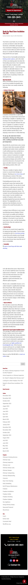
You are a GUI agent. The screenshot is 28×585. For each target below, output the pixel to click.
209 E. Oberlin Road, (14, 537)
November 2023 (7, 398)
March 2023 (6, 419)
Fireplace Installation (8, 491)
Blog (13, 23)
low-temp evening (19, 233)
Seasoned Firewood (8, 507)
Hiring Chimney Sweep (8, 504)
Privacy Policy (19, 583)
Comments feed (7, 521)
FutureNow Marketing (6, 578)
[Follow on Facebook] (11, 560)
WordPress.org (6, 524)
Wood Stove (19, 35)
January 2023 (6, 424)
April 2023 (5, 416)
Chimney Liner (6, 465)
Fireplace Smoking (7, 496)
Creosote (5, 478)
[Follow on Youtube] (17, 560)
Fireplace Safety (7, 494)
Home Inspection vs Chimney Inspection (13, 375)
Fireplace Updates (7, 499)
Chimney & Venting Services (10, 457)
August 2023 (6, 406)
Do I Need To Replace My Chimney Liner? (13, 378)
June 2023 (5, 411)
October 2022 (6, 432)
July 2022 (5, 440)
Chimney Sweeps (7, 470)
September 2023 (7, 403)
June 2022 (5, 443)
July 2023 (5, 409)
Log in (4, 516)
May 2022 (5, 445)
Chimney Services (8, 23)
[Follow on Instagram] (14, 560)
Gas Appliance (6, 502)
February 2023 (6, 422)
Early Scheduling (7, 483)
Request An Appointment (14, 10)
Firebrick (5, 489)
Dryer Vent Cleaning (8, 481)
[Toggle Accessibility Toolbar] (24, 581)
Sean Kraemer (7, 35)
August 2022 (6, 438)
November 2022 (7, 430)
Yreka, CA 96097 (14, 539)
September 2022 (7, 435)
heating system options (9, 59)
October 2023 (6, 401)
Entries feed (6, 518)
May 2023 (5, 414)
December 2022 (7, 427)
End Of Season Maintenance (10, 486)
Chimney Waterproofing (9, 475)
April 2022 (5, 448)
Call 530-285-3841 (15, 545)
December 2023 (7, 395)
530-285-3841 (14, 17)
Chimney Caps (6, 460)
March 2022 (6, 451)
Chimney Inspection (8, 462)
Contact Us (15, 565)
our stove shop (19, 174)
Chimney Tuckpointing (8, 473)
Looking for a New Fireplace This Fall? (13, 380)
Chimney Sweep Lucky (8, 467)
